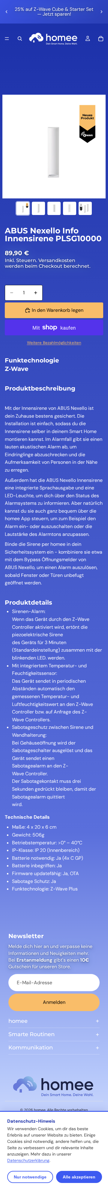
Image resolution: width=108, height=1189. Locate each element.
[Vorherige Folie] (6, 11)
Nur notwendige (30, 1177)
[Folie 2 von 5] (38, 208)
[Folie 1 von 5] (22, 208)
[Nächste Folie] (101, 11)
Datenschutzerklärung (28, 1160)
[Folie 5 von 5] (85, 208)
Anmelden (54, 1002)
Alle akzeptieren (79, 1177)
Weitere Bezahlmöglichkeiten (54, 342)
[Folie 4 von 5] (69, 208)
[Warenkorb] (100, 38)
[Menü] (7, 39)
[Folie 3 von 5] (54, 208)
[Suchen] (19, 38)
